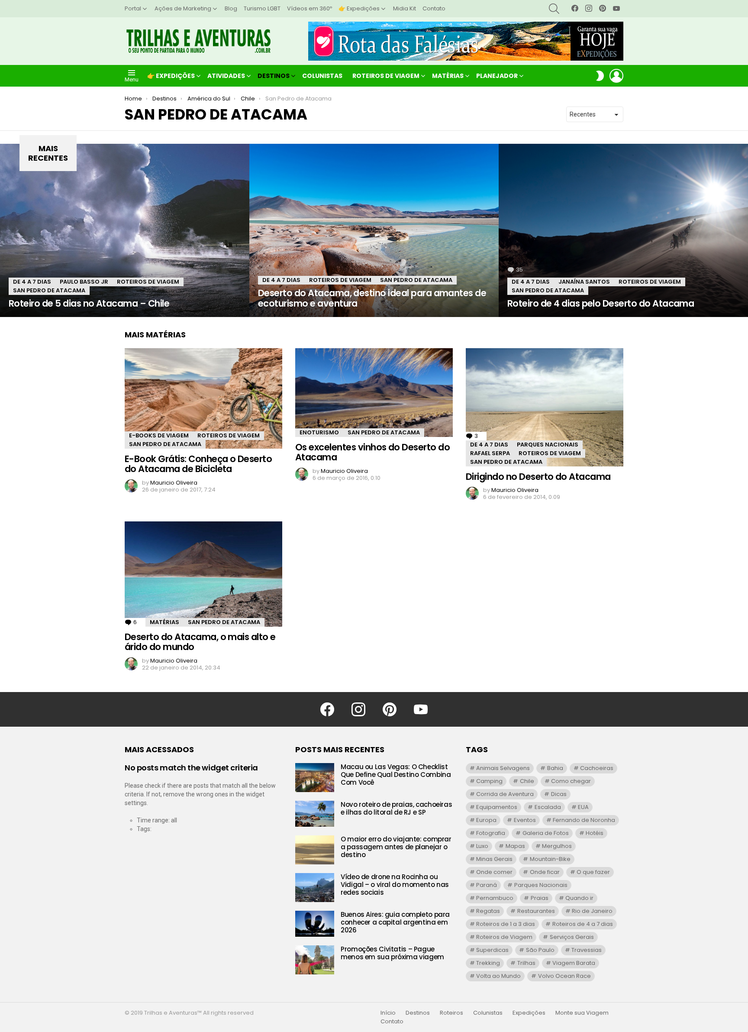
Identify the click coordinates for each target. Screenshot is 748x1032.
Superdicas (492, 950)
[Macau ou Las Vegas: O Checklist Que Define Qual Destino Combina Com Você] (314, 777)
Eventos (525, 820)
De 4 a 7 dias (32, 282)
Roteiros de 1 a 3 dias (505, 924)
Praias (539, 898)
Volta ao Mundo (498, 976)
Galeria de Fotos (545, 833)
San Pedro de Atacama (49, 290)
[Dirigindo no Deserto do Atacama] (544, 407)
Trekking (488, 963)
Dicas (559, 794)
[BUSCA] (554, 8)
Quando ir (579, 898)
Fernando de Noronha (584, 820)
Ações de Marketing (183, 8)
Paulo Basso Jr (84, 282)
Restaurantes (536, 911)
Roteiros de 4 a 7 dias (582, 924)
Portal (133, 8)
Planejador (497, 75)
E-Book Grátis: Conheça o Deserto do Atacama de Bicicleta (198, 464)
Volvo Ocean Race (564, 976)
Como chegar (571, 781)
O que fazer (593, 872)
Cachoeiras (596, 768)
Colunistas (322, 75)
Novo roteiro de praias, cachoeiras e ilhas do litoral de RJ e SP (396, 808)
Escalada (548, 807)
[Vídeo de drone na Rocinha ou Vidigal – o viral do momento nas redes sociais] (314, 887)
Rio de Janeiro (592, 911)
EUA (583, 807)
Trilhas (526, 963)
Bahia (555, 768)
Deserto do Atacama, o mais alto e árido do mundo (200, 642)
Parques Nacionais (547, 444)
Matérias (448, 75)
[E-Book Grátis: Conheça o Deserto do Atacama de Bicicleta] (203, 398)
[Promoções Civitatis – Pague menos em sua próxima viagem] (314, 959)
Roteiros (451, 1012)
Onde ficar (545, 872)
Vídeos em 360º (309, 8)
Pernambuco (494, 898)
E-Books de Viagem (159, 435)
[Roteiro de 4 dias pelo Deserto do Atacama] (623, 230)
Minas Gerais (494, 859)
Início (388, 1012)
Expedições (529, 1012)
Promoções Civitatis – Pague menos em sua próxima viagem (392, 953)
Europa (486, 820)
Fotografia (490, 833)
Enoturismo (319, 432)
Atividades (226, 75)
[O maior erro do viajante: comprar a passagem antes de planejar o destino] (314, 849)
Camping (489, 781)
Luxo (482, 846)
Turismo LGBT (262, 8)
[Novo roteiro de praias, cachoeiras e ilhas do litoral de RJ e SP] (314, 814)
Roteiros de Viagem (385, 75)
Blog (231, 8)
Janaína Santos (584, 282)
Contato (433, 8)
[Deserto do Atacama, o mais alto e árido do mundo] (203, 573)
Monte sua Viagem (582, 1012)
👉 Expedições (359, 8)
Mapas (515, 846)
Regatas (488, 911)
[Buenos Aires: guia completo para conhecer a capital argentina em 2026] (314, 924)
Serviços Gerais (572, 937)
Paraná (486, 885)
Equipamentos (496, 807)
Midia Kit (404, 8)
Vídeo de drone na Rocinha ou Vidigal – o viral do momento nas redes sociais (395, 884)
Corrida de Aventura (505, 794)
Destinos (274, 75)
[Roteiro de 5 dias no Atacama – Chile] (124, 230)
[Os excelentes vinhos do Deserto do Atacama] (374, 392)
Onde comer (494, 872)
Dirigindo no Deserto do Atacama (538, 476)
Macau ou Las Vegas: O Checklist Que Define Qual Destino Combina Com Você (396, 774)
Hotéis (594, 833)
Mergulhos (557, 846)
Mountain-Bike (550, 859)
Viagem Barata (573, 963)
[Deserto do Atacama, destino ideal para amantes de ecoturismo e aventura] (374, 230)
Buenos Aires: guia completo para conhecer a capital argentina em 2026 (395, 922)
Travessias (586, 950)
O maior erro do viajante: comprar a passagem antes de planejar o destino (396, 847)
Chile (527, 781)
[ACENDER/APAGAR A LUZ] (600, 75)
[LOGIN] (616, 76)
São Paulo (540, 950)
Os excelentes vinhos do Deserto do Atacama (372, 452)
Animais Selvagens (503, 768)
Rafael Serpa (490, 453)
